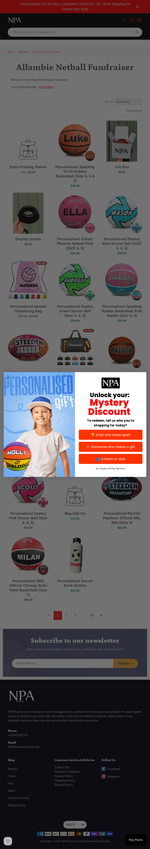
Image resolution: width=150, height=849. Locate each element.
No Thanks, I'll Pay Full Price (110, 468)
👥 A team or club (110, 459)
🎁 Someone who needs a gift (110, 447)
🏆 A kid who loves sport (111, 434)
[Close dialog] (8, 377)
